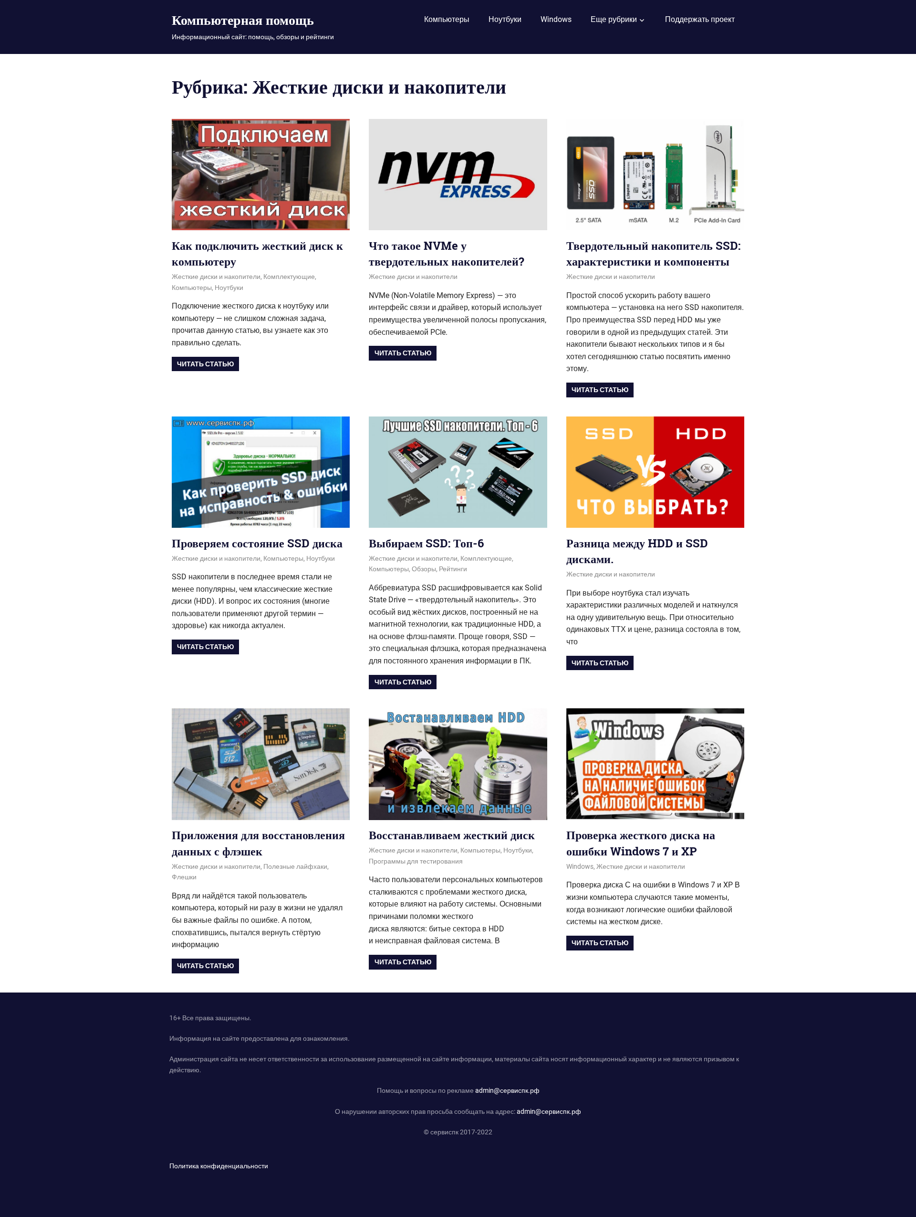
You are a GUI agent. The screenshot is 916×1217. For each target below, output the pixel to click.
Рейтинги (453, 569)
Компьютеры (446, 19)
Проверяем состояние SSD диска (257, 543)
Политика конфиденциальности (218, 1166)
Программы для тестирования (416, 861)
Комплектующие (289, 276)
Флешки (184, 877)
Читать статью (205, 364)
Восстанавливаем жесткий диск (452, 835)
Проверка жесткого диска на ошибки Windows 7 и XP (640, 843)
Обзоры (424, 569)
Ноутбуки (505, 19)
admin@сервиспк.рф (507, 1090)
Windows (556, 19)
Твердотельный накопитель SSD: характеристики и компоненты (653, 253)
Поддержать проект (700, 19)
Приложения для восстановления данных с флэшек (258, 843)
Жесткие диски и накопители (216, 276)
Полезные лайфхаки (295, 866)
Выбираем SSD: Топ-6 (426, 543)
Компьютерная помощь (243, 20)
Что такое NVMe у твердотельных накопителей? (446, 253)
